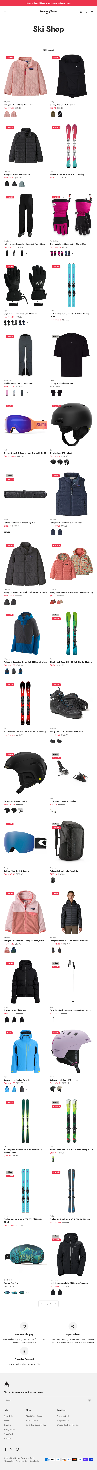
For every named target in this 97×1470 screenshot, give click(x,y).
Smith (5, 450)
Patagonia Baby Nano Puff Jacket (18, 104)
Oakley (52, 102)
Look (51, 798)
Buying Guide (9, 1429)
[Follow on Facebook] (5, 1449)
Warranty (7, 1438)
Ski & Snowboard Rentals (36, 1425)
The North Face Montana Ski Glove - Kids (68, 244)
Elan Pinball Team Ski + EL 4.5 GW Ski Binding (71, 662)
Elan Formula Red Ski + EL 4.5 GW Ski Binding (25, 731)
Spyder (6, 311)
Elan (51, 171)
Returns (6, 1420)
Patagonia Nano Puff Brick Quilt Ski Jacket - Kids (25, 592)
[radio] (7, 114)
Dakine (6, 520)
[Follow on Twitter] (11, 1449)
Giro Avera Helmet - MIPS (15, 801)
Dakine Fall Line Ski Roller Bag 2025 (20, 522)
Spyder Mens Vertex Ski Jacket (17, 1080)
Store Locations (32, 1420)
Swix (51, 1007)
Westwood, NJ (63, 1416)
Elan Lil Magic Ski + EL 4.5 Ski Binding (67, 174)
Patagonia (7, 102)
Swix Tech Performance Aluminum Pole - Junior (70, 1010)
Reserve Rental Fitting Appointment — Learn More (48, 3)
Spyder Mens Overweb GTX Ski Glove (20, 313)
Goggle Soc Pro (11, 1283)
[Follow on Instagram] (17, 1449)
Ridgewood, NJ (63, 1420)
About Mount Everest (34, 1416)
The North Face (54, 241)
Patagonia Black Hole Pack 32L (64, 871)
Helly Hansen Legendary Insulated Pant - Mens (24, 244)
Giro (51, 450)
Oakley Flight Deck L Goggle (16, 871)
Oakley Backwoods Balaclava (63, 104)
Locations (61, 1410)
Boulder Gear (8, 380)
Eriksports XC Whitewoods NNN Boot (66, 731)
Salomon (52, 1077)
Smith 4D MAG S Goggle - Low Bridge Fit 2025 (25, 453)
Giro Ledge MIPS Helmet (61, 453)
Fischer (52, 311)
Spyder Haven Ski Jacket (15, 1010)
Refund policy (34, 1461)
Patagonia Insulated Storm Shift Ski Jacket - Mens (25, 662)
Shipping (7, 1425)
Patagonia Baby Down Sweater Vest (66, 522)
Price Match (8, 1434)
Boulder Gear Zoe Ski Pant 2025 (18, 383)
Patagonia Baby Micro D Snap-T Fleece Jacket (24, 940)
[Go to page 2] (55, 1304)
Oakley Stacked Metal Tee (61, 383)
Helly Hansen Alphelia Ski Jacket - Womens (69, 1283)
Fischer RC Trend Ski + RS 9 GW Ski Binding (70, 1219)
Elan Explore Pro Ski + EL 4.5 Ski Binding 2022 (71, 1149)
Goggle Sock (8, 1280)
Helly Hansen (8, 241)
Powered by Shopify (28, 1458)
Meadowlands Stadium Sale (68, 1425)
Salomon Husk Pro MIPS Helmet (64, 1080)
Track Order (8, 1416)
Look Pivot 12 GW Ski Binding (63, 801)
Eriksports (53, 729)
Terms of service (21, 1461)
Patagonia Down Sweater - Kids (17, 174)
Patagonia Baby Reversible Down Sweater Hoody (71, 592)
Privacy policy (9, 1461)
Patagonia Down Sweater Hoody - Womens (69, 940)
